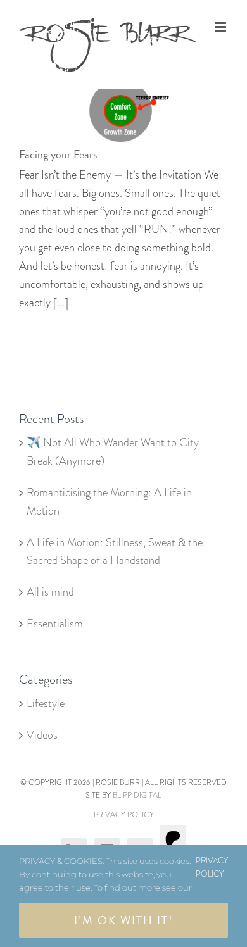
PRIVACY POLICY (124, 814)
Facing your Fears (58, 154)
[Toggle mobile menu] (221, 27)
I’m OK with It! (123, 920)
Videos (42, 735)
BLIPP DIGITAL (137, 795)
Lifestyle (46, 703)
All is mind (50, 592)
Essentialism (56, 623)
